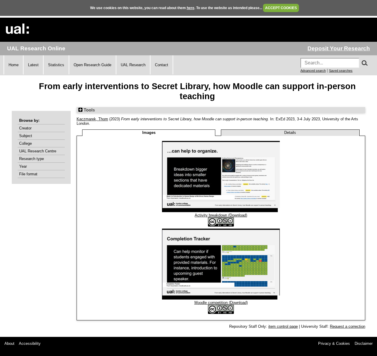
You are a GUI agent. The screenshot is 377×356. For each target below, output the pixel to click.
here (190, 8)
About (9, 343)
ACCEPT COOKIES (281, 8)
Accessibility (30, 343)
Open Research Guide (92, 65)
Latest (33, 65)
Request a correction (347, 326)
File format (28, 174)
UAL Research (133, 65)
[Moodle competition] (221, 298)
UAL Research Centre (37, 151)
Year (23, 166)
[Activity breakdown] (221, 211)
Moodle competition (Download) (221, 302)
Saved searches (341, 70)
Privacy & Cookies (334, 343)
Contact (161, 65)
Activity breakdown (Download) (221, 215)
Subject (25, 136)
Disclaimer (364, 343)
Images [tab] (149, 132)
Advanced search (313, 70)
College (25, 143)
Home (14, 65)
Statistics (56, 65)
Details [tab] (290, 132)
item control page (283, 326)
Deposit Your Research (338, 48)
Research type (31, 159)
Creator (25, 128)
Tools (88, 110)
